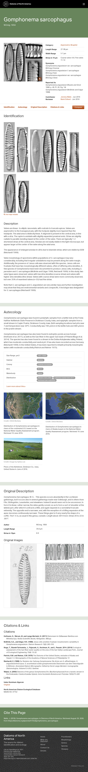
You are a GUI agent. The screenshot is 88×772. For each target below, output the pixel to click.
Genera (64, 743)
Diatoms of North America (20, 4)
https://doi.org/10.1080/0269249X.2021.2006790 (20, 758)
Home (42, 737)
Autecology (22, 107)
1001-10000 (42, 355)
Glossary (64, 749)
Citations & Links (57, 107)
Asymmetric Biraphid (69, 45)
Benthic (40, 360)
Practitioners (66, 737)
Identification (9, 107)
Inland (40, 373)
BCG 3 (40, 369)
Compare (78, 107)
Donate (43, 751)
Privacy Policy (77, 766)
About (42, 744)
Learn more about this (15, 386)
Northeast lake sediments (46, 380)
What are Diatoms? (44, 740)
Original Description (39, 107)
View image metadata (11, 214)
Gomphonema (21, 19)
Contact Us (44, 748)
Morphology (66, 740)
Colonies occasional (45, 364)
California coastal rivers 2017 (64, 378)
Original (7, 685)
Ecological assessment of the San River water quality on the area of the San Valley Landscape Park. (43, 649)
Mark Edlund (66, 99)
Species (64, 746)
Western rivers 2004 (44, 378)
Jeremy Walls (66, 97)
